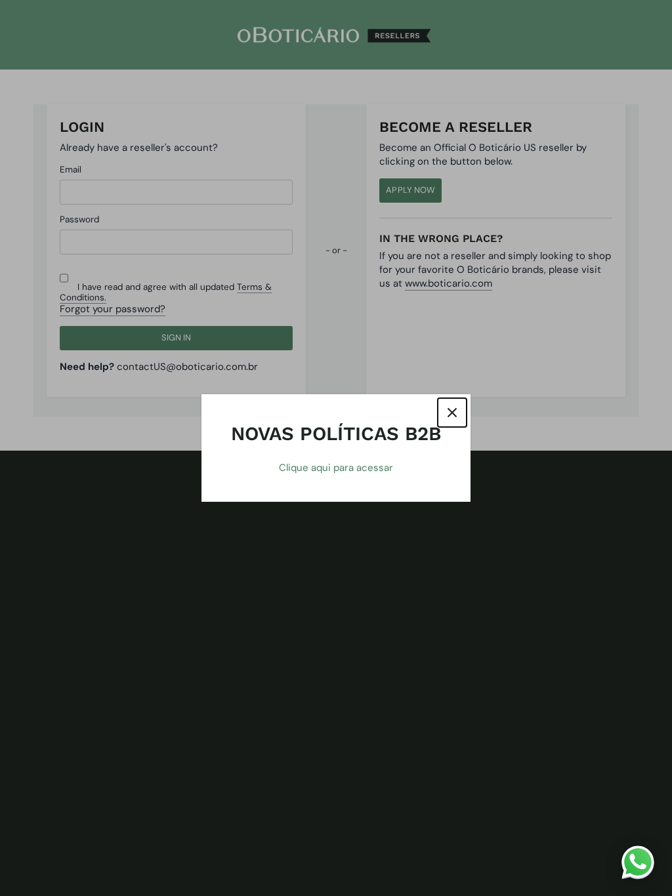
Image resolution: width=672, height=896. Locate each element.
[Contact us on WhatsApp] (638, 862)
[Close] (452, 412)
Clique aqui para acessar (336, 467)
